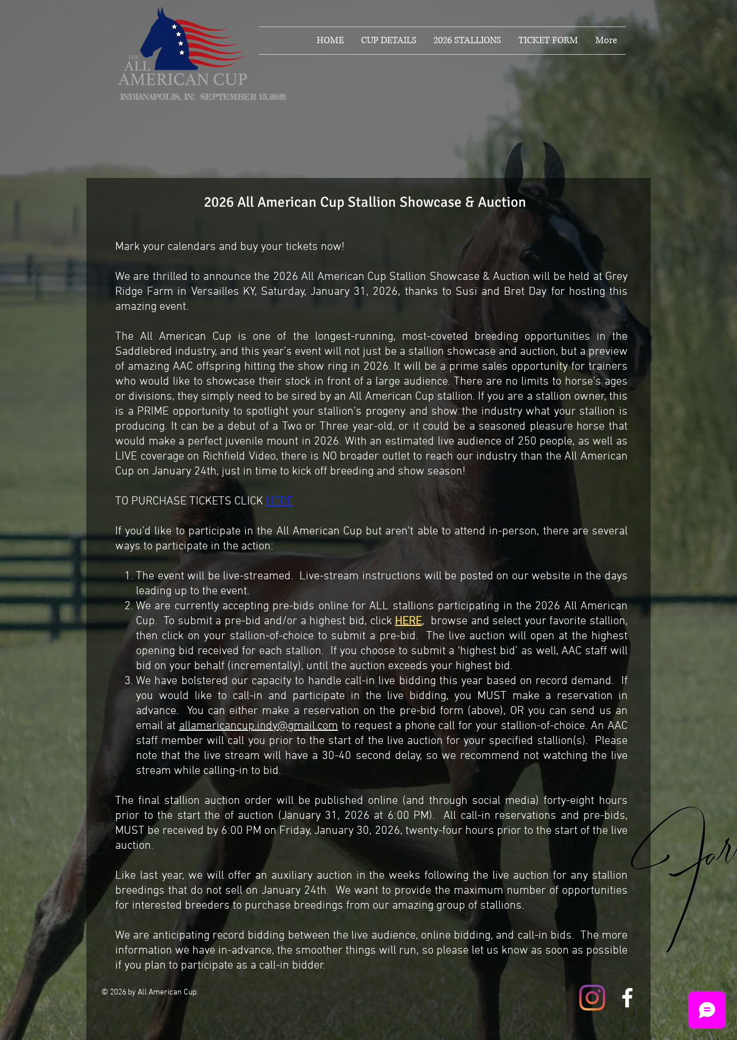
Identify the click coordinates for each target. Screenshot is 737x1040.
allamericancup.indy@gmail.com (258, 726)
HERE (279, 501)
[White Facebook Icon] (627, 998)
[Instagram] (592, 998)
